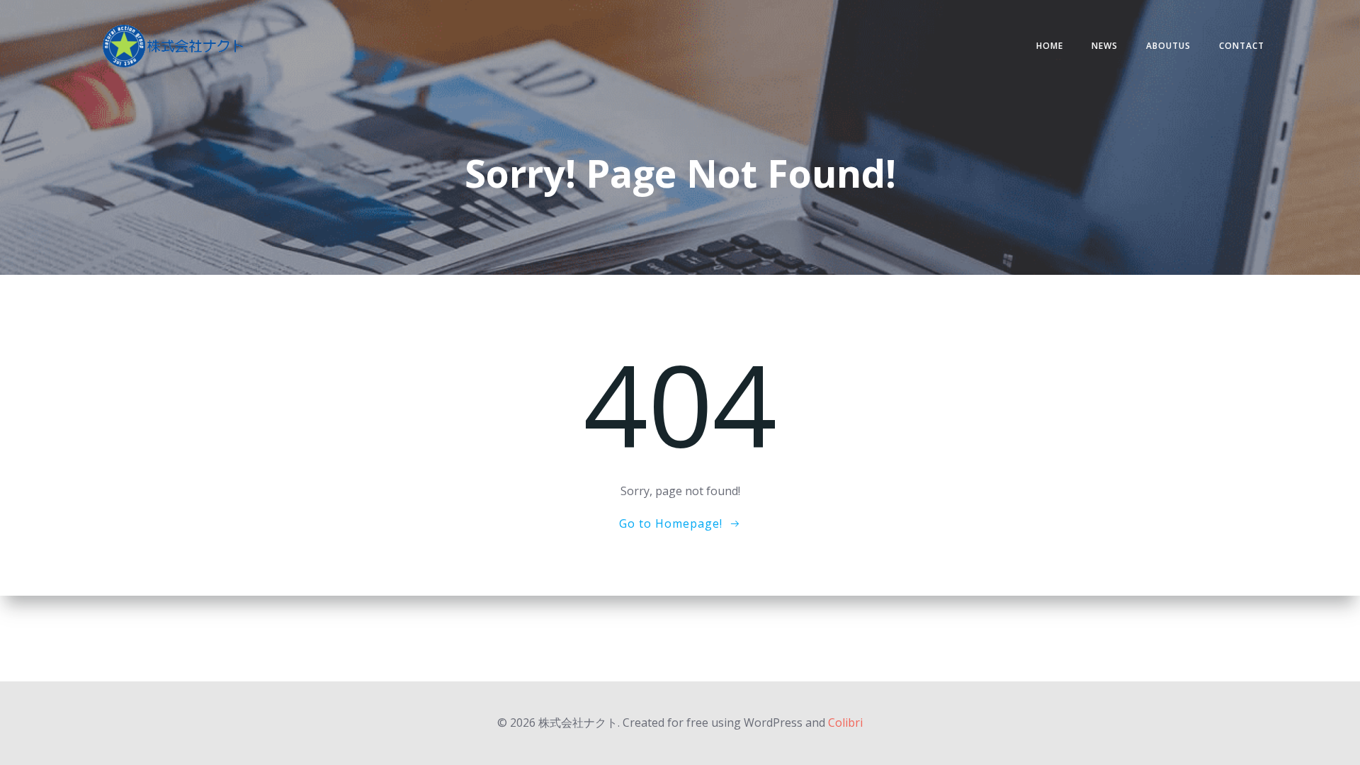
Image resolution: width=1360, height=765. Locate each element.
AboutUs (1168, 46)
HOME (1049, 46)
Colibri (845, 722)
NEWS (1105, 46)
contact (1241, 46)
